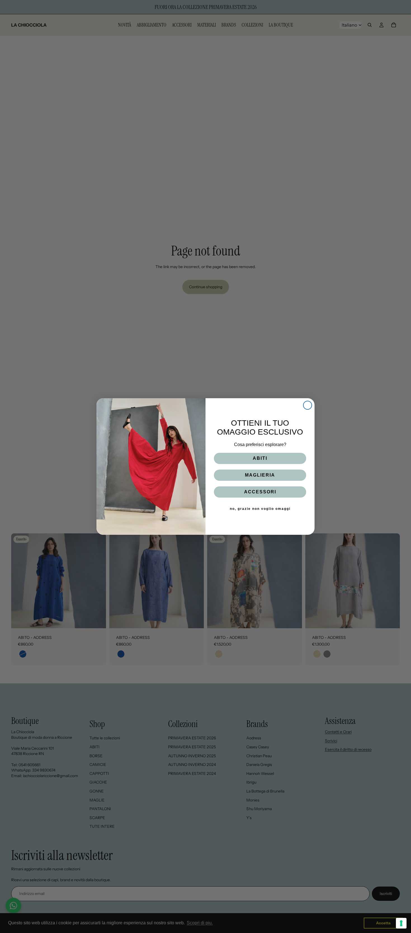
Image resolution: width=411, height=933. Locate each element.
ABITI (260, 458)
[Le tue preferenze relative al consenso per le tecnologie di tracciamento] (401, 923)
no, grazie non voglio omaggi (260, 509)
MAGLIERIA (260, 475)
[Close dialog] (307, 405)
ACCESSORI (260, 491)
